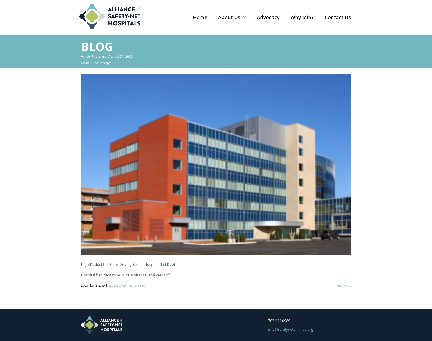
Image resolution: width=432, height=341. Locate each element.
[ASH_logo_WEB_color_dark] (109, 5)
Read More (343, 285)
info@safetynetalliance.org (290, 329)
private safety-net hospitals (126, 285)
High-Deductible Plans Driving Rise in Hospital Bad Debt (128, 264)
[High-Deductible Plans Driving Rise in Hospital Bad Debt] (216, 164)
